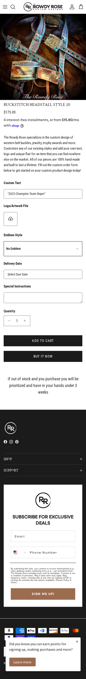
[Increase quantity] (26, 321)
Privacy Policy (62, 580)
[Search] (15, 7)
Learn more (22, 662)
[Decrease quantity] (8, 321)
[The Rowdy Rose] (43, 6)
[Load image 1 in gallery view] (43, 57)
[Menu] (5, 7)
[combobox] (19, 552)
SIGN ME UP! (43, 594)
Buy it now (43, 356)
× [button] (77, 641)
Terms (14, 582)
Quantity (9, 311)
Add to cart (43, 341)
